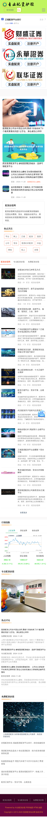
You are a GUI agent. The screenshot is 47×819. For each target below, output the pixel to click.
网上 (15, 236)
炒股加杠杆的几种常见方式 (29, 269)
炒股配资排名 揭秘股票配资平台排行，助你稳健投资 (23, 742)
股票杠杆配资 (27, 243)
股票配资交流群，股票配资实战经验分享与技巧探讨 (31, 350)
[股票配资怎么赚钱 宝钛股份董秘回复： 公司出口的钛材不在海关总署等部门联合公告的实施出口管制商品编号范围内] (8, 173)
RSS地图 (29, 807)
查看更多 (23, 512)
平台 (7, 236)
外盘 (39, 243)
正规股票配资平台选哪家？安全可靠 (31, 450)
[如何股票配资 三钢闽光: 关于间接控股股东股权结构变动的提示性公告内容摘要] (8, 189)
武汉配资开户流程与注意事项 (30, 410)
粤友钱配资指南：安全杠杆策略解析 (31, 471)
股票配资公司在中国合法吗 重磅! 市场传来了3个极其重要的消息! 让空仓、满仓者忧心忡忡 (23, 129)
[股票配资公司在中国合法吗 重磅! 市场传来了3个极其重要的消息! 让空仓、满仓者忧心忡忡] (23, 112)
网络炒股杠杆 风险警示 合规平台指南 (31, 430)
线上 (23, 249)
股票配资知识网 (29, 812)
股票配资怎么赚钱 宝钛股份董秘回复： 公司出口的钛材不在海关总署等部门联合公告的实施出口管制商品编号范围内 (27, 174)
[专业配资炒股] (18, 4)
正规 (23, 236)
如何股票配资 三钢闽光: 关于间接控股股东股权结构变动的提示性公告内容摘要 (27, 190)
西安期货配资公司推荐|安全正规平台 (31, 491)
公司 (7, 243)
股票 (39, 236)
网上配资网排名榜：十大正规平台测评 (31, 370)
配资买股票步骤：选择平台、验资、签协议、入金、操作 (31, 310)
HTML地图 (38, 807)
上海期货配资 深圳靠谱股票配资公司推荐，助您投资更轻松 (22, 735)
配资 (31, 236)
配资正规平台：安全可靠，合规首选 (31, 391)
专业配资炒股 (23, 800)
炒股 (36, 249)
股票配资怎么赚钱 (33, 181)
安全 (15, 243)
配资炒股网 (7, 800)
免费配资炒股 (38, 800)
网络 (10, 249)
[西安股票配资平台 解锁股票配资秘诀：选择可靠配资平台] (23, 147)
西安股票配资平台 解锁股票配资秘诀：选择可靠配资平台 (23, 165)
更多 (42, 19)
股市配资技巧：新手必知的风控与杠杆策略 (31, 289)
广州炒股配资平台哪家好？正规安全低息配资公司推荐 (31, 330)
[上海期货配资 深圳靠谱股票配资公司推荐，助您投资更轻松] (23, 717)
